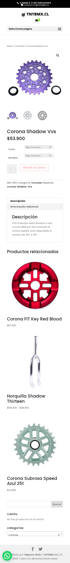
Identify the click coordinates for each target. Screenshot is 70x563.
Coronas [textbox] (34, 535)
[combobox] (35, 533)
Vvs (30, 186)
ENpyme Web (32, 554)
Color (11, 149)
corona (11, 186)
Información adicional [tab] (24, 206)
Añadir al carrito (34, 168)
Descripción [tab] (17, 201)
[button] (58, 55)
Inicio (10, 46)
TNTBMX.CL (50, 554)
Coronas (19, 46)
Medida (13, 157)
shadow (22, 186)
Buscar (57, 504)
